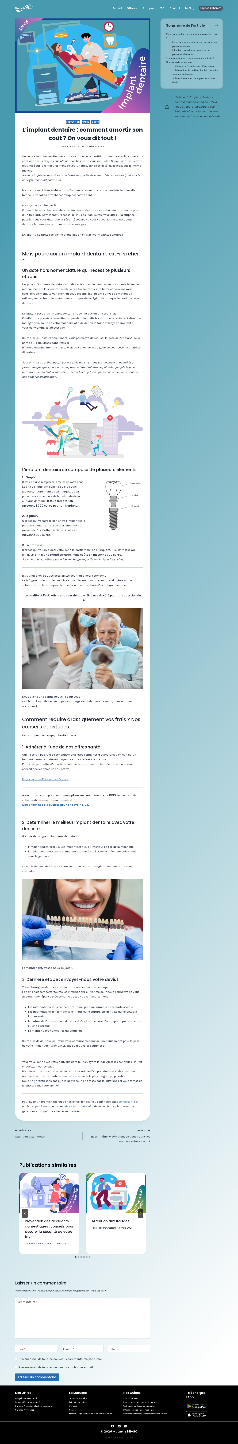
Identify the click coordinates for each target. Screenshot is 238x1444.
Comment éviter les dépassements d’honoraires (145, 1414)
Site (112, 1349)
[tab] (75, 1257)
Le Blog (189, 8)
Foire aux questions (78, 1402)
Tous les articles (130, 1398)
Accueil (117, 8)
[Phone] (125, 1426)
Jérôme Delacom (124, 1437)
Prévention (73, 122)
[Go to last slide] (25, 1213)
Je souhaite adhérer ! (78, 1398)
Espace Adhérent (210, 8)
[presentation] (49, 1193)
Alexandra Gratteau (75, 146)
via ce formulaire (75, 1106)
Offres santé (127, 1101)
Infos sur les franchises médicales (138, 1410)
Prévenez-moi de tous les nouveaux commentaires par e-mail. (61, 1359)
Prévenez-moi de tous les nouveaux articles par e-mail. (56, 1367)
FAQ (161, 8)
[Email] (119, 1426)
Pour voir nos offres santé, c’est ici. (45, 779)
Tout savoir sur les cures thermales (139, 1406)
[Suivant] (140, 1213)
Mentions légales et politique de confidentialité (90, 1414)
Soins (95, 122)
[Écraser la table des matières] (216, 25)
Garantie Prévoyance (24, 1410)
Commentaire (27, 1301)
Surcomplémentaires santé (27, 1402)
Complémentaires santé (26, 1398)
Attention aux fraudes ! (30, 1133)
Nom (21, 1349)
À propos (148, 8)
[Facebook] (113, 1426)
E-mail (68, 1349)
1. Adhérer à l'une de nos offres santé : (193, 66)
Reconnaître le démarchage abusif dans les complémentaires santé (120, 1136)
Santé (85, 122)
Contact (175, 8)
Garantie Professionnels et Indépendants (33, 1406)
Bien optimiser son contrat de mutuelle (141, 1402)
